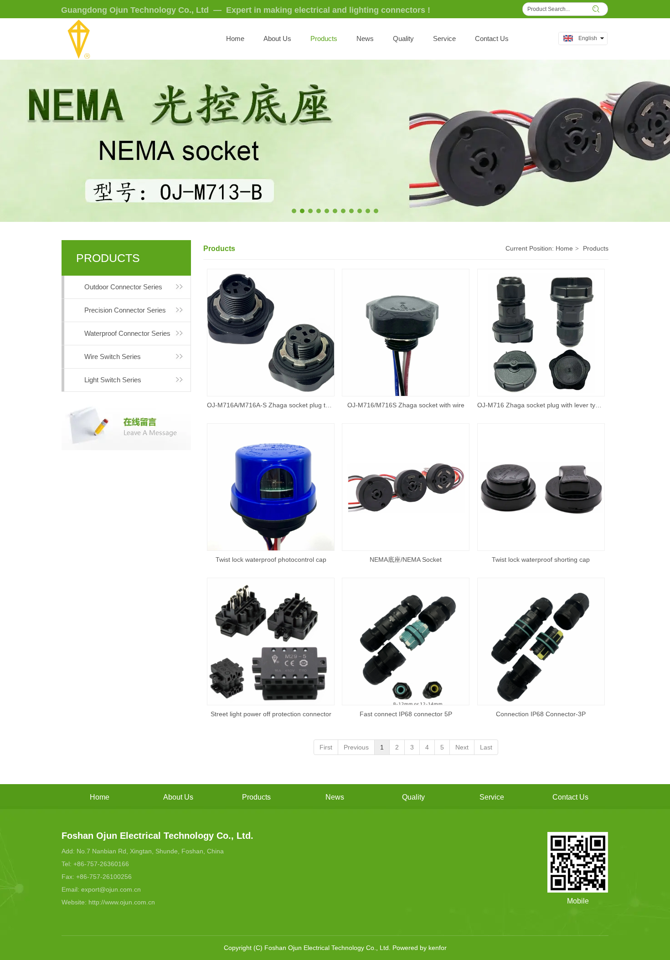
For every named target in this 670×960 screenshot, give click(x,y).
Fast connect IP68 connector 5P (406, 714)
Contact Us (570, 797)
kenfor (437, 947)
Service (491, 797)
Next (462, 747)
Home (564, 248)
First (326, 747)
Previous (356, 747)
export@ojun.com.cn (111, 889)
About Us (178, 797)
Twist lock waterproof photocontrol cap (271, 559)
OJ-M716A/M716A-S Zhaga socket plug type (271, 405)
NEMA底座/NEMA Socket (406, 559)
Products (595, 248)
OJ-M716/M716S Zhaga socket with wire (405, 405)
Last (486, 747)
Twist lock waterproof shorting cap (541, 559)
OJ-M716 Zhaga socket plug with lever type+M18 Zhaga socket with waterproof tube (541, 405)
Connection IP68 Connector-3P (541, 714)
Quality (413, 797)
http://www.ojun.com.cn (121, 902)
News (334, 797)
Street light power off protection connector (271, 714)
